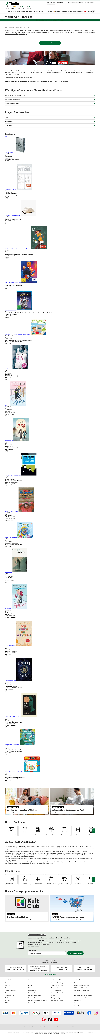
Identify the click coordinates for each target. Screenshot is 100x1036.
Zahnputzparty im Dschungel (12, 744)
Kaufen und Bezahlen (57, 985)
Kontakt (30, 985)
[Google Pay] (36, 1013)
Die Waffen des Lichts (10, 680)
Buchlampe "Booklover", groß (13, 215)
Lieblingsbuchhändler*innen (81, 988)
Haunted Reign (9, 152)
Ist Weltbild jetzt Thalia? (12, 103)
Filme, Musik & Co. (11, 831)
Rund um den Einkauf (57, 980)
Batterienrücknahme (33, 988)
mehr (6, 136)
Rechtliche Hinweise (33, 946)
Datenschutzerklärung (57, 1000)
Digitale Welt (77, 1000)
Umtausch (77, 879)
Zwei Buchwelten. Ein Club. (27, 908)
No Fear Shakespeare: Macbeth (13, 475)
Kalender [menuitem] (80, 11)
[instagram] (96, 1013)
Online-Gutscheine (56, 990)
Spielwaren (64, 831)
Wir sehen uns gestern (10, 645)
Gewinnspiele (38, 879)
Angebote (91, 879)
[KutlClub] (80, 1013)
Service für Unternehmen (35, 998)
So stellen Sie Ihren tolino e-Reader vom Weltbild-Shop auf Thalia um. (49, 81)
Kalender (38, 831)
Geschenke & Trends (51, 831)
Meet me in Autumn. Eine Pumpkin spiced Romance (18, 248)
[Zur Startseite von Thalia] (13, 3)
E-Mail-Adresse (32, 950)
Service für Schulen (33, 993)
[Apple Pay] (46, 1013)
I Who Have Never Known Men (13, 716)
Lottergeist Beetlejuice (10, 310)
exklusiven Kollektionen (74, 853)
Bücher (24, 831)
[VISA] (5, 1013)
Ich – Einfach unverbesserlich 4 (13, 282)
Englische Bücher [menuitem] (16, 11)
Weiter (93, 11)
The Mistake (8, 608)
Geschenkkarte (78, 993)
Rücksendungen (32, 990)
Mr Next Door (8, 369)
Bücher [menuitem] (8, 11)
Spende (24, 879)
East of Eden (8, 572)
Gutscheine (8, 125)
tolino (6, 117)
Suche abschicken (51, 4)
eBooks (77, 831)
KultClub (76, 1005)
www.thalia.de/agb (30, 863)
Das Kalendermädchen (11, 189)
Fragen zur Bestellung (57, 983)
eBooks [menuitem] (41, 11)
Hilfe (29, 983)
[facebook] (89, 1013)
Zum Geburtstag (51, 879)
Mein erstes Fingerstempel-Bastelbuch (14, 771)
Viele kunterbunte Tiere (11, 537)
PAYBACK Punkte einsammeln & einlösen (72, 908)
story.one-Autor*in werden (81, 990)
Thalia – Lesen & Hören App (81, 985)
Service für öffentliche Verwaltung (37, 1000)
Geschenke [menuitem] (91, 11)
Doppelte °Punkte (11, 879)
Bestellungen (8, 121)
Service (30, 980)
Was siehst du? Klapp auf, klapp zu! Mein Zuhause (18, 334)
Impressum (8, 1000)
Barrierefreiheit (9, 998)
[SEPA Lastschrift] (24, 1013)
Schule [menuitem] (23, 11)
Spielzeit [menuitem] (57, 11)
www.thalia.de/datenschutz (46, 863)
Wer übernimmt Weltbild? (12, 99)
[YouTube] (56, 1020)
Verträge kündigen (56, 998)
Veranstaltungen (78, 1003)
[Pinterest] (44, 1020)
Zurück (6, 830)
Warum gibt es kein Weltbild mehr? (15, 95)
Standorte (8, 993)
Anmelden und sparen (75, 953)
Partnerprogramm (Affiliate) (81, 998)
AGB (6, 1003)
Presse (7, 988)
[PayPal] (56, 1013)
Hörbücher (91, 831)
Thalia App (77, 983)
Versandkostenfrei (64, 879)
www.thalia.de (61, 846)
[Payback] (69, 1013)
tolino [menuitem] (45, 11)
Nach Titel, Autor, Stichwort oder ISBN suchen (58, 2)
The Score (7, 405)
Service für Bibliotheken (34, 995)
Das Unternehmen (10, 983)
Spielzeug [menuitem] (65, 11)
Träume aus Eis (9, 440)
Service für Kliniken (33, 1003)
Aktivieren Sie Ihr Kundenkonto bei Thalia (72, 801)
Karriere (7, 985)
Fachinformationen (10, 990)
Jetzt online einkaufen (50, 43)
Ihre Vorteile (77, 980)
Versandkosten (62, 1033)
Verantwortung (9, 995)
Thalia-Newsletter (62, 858)
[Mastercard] (13, 1013)
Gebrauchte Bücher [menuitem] (32, 11)
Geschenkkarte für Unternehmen (83, 995)
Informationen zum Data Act (59, 1003)
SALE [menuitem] (85, 11)
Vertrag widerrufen (50, 974)
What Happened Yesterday (12, 511)
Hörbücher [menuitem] (51, 11)
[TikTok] (50, 1020)
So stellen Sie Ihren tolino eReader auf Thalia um (50, 20)
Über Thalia (8, 980)
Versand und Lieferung (57, 988)
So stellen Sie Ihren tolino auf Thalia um (27, 801)
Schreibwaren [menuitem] (72, 11)
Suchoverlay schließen (75, 2)
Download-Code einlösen (58, 993)
